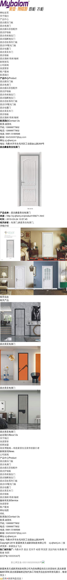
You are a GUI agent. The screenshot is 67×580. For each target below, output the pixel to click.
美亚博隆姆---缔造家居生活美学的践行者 (19, 447)
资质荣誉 (4, 441)
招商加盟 (4, 444)
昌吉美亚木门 (6, 51)
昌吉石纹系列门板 (8, 42)
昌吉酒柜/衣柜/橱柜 (9, 58)
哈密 (38, 549)
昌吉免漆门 (5, 25)
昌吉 (26, 549)
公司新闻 (4, 64)
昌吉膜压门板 (6, 22)
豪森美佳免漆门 (25, 222)
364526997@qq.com (16, 137)
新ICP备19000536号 (10, 555)
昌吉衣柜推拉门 (7, 35)
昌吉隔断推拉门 (7, 38)
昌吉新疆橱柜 (50, 568)
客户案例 (4, 506)
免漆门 (14, 222)
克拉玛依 (52, 549)
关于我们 (4, 438)
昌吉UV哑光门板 (8, 45)
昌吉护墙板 (5, 32)
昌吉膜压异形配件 (8, 28)
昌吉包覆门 (5, 48)
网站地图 (4, 510)
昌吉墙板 (4, 55)
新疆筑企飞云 (15, 546)
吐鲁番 (60, 549)
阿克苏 (44, 549)
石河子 (32, 549)
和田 (7, 552)
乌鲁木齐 (18, 549)
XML (2, 513)
